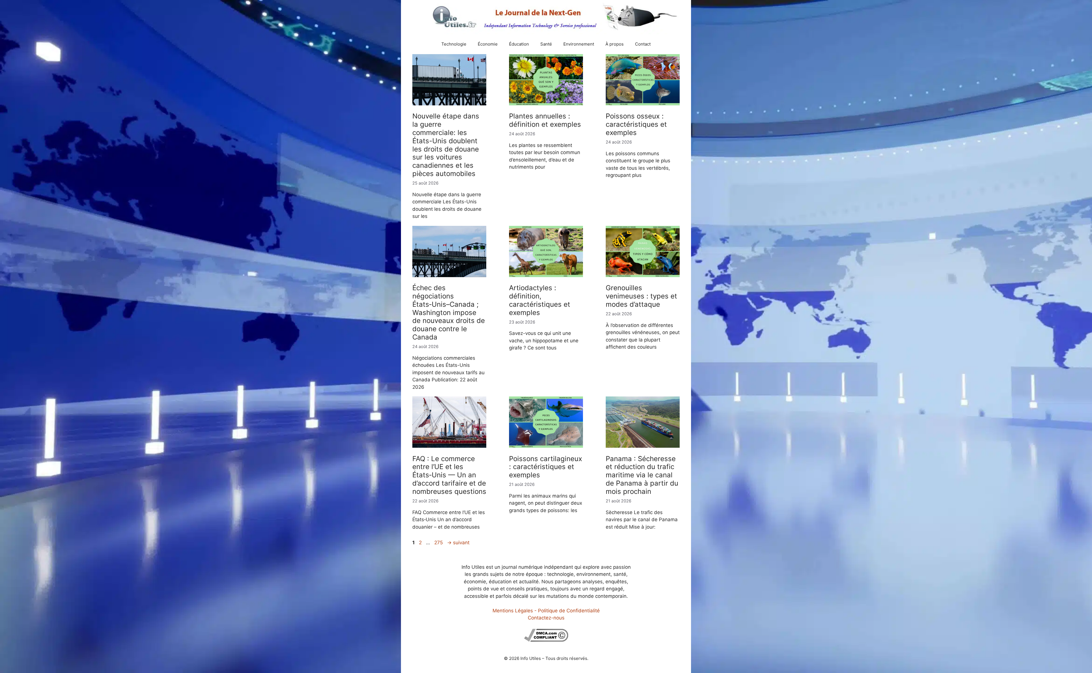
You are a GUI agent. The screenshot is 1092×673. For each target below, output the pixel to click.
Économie (488, 44)
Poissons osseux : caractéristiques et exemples (636, 124)
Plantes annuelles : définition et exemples (545, 120)
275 (439, 542)
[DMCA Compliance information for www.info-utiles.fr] (546, 640)
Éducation (519, 44)
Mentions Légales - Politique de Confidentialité (546, 610)
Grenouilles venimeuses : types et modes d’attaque (641, 296)
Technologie (453, 44)
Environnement (578, 44)
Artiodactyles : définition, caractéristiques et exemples (539, 300)
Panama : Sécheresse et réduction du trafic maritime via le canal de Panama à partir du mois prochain (642, 475)
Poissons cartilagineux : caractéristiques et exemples (545, 467)
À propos (614, 44)
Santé (546, 44)
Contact (643, 44)
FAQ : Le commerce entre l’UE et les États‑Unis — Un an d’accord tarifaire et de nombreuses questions (449, 475)
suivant (458, 542)
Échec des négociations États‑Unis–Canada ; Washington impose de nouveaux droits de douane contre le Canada (448, 312)
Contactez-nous (546, 618)
